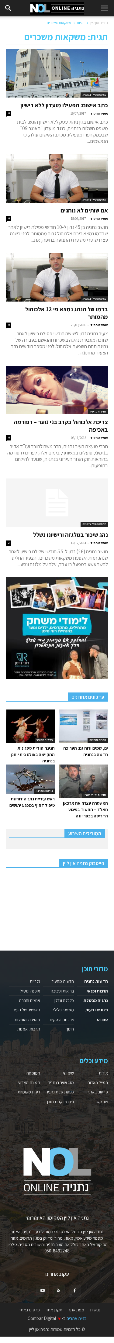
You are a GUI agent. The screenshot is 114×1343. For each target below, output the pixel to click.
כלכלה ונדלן (64, 1000)
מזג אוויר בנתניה (61, 1082)
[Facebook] (75, 1291)
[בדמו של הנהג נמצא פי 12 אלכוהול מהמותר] (57, 277)
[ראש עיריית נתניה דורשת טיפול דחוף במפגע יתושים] (30, 779)
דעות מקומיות (29, 1092)
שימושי (68, 1073)
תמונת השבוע (29, 1082)
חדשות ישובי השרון (95, 795)
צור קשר (101, 1101)
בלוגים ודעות (96, 1010)
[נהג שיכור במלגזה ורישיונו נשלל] (57, 502)
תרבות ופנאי (97, 991)
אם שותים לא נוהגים (84, 210)
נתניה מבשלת (96, 1000)
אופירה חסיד (99, 113)
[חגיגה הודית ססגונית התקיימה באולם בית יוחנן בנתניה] (30, 726)
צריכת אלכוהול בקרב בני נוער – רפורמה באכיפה (61, 425)
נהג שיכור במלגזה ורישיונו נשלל (70, 535)
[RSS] (59, 1291)
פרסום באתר (97, 1092)
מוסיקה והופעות (27, 1019)
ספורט (102, 1019)
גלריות (35, 981)
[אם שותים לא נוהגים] (57, 178)
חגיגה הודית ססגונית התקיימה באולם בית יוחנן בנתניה (33, 754)
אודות (103, 1073)
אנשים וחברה (29, 1000)
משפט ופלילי (63, 1010)
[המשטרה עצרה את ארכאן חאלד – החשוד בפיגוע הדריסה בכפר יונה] (83, 781)
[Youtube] (42, 1291)
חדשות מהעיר (98, 411)
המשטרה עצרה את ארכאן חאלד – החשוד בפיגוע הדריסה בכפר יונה (85, 809)
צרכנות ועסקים (62, 1019)
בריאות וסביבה (44, 791)
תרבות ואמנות (97, 740)
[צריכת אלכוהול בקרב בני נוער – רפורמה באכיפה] (57, 390)
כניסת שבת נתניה (60, 1092)
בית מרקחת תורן (60, 1101)
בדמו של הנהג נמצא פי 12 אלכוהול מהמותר (66, 313)
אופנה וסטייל (30, 991)
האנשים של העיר (26, 1010)
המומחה (33, 1073)
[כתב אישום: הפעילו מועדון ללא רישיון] (57, 73)
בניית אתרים (77, 1318)
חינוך (70, 1029)
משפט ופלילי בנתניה (94, 95)
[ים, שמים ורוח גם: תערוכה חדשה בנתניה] (83, 726)
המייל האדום (98, 1082)
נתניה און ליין (99, 22)
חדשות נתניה (96, 981)
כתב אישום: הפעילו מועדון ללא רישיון (64, 105)
